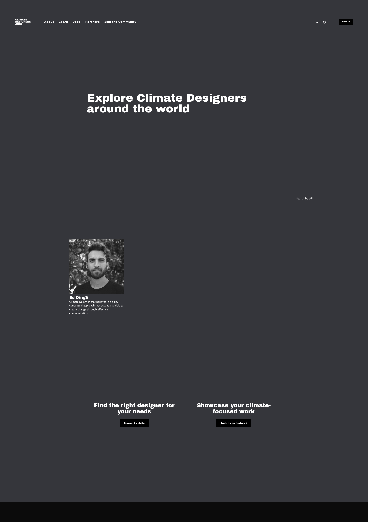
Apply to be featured (234, 423)
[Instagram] (324, 22)
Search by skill (304, 198)
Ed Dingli (78, 297)
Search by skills (134, 423)
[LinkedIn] (316, 22)
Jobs (76, 21)
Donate (346, 22)
